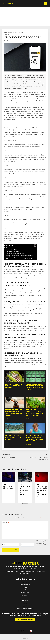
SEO (25, 590)
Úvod (25, 603)
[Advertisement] (25, 16)
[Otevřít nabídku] (45, 3)
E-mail (23, 545)
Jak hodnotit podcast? (13, 251)
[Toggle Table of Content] (34, 245)
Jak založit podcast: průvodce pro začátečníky (41, 490)
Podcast (6, 34)
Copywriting (25, 582)
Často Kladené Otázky (11, 249)
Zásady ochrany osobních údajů (25, 608)
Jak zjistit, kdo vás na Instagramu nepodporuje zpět (38, 457)
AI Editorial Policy (25, 638)
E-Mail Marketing (25, 584)
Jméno (4, 545)
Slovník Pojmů (25, 592)
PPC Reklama (25, 587)
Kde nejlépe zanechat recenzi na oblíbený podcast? (20, 258)
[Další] (46, 487)
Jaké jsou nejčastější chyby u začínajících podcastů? (20, 255)
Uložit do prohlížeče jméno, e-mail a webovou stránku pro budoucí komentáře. (41, 543)
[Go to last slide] (4, 487)
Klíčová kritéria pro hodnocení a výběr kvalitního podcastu (21, 247)
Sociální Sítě (25, 595)
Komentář (5, 523)
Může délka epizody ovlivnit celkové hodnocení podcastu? (21, 257)
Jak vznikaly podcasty (8, 486)
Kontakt (25, 606)
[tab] (22, 503)
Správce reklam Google (8, 456)
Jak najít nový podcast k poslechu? (16, 253)
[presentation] (8, 477)
